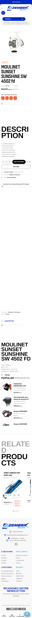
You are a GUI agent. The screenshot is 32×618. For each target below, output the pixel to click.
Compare (30, 162)
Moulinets (24, 22)
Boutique (12, 616)
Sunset (8, 86)
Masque (16, 415)
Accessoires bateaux (20, 390)
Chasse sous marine (19, 413)
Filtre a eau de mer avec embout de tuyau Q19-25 (21, 398)
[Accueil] (4, 615)
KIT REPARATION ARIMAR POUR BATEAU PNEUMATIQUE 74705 (21, 384)
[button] (13, 511)
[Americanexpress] (16, 609)
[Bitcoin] (24, 609)
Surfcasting (15, 22)
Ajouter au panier (19, 162)
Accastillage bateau (19, 388)
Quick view (19, 488)
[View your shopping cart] (3, 13)
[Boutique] (12, 615)
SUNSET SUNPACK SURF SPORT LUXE (12, 474)
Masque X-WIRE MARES (20, 411)
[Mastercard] (12, 609)
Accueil (4, 616)
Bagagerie (7, 477)
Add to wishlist (27, 162)
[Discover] (20, 609)
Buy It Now (16, 166)
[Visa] (8, 609)
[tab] (16, 321)
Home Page (6, 22)
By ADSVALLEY (16, 605)
